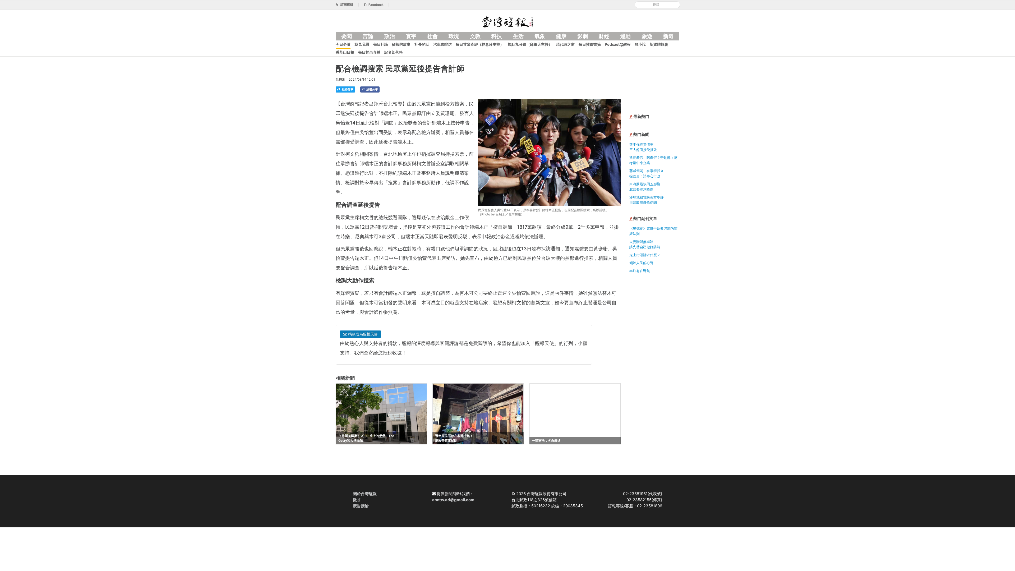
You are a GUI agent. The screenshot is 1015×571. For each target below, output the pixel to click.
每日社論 (380, 44)
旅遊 (647, 36)
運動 (625, 36)
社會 (432, 36)
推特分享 (347, 89)
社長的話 (421, 44)
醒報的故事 (401, 44)
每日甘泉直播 (369, 52)
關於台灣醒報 (365, 493)
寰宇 (411, 36)
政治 (389, 36)
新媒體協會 (659, 44)
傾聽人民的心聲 (641, 263)
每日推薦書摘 (590, 44)
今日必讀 (343, 44)
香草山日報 (345, 52)
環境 (454, 36)
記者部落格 (393, 52)
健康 (561, 36)
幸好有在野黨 (639, 271)
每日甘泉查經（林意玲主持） (480, 44)
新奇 (668, 36)
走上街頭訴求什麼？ (644, 255)
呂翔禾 (340, 79)
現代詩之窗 (565, 44)
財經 (604, 36)
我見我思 (361, 44)
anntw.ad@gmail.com (453, 499)
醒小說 (640, 44)
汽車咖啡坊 (442, 44)
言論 (368, 36)
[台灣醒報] (507, 21)
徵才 (357, 499)
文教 (475, 36)
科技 (496, 36)
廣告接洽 (361, 505)
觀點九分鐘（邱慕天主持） (530, 44)
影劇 (582, 36)
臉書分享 (372, 89)
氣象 (539, 36)
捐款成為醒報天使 (362, 334)
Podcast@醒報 (618, 44)
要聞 (346, 36)
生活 (518, 36)
